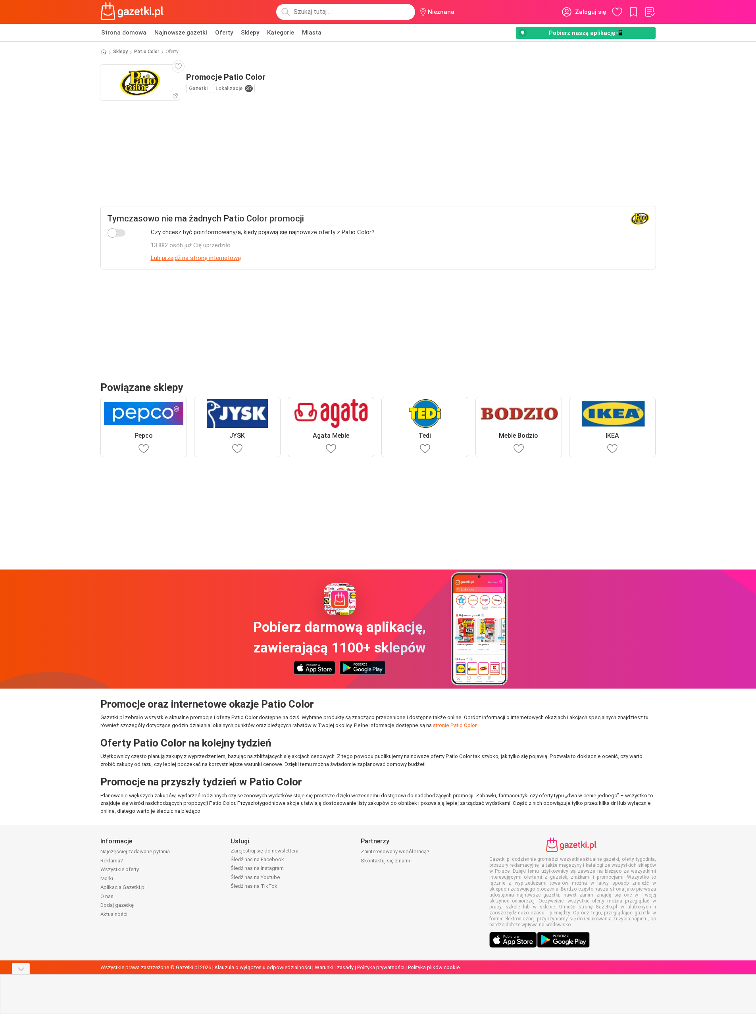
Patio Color (146, 51)
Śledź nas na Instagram (257, 868)
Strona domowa (123, 32)
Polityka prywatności (380, 967)
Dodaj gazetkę (117, 905)
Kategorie (280, 32)
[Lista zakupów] (649, 12)
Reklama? (111, 861)
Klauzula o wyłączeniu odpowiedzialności (263, 967)
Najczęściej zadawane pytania (135, 851)
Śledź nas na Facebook (257, 859)
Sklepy (250, 32)
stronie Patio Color (454, 725)
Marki (106, 878)
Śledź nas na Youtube (255, 877)
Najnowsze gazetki (180, 32)
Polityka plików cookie (434, 967)
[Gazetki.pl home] (133, 12)
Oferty (224, 32)
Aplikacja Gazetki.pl (123, 887)
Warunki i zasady (334, 967)
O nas (106, 896)
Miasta (311, 32)
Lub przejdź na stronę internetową (196, 258)
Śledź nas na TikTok (254, 886)
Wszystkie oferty (119, 869)
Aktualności (113, 914)
